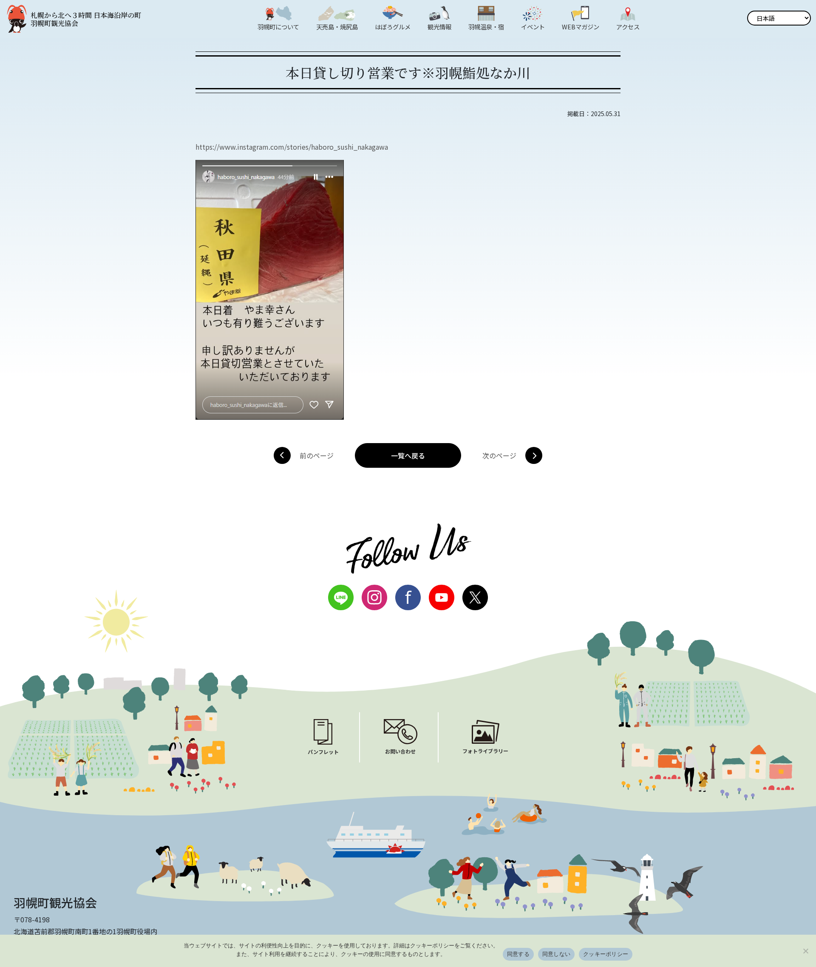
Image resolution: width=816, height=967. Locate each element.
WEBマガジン (580, 26)
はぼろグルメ (393, 26)
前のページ (317, 455)
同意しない (556, 953)
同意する (518, 953)
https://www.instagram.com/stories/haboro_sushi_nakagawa (292, 147)
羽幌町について (278, 26)
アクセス (628, 26)
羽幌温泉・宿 (486, 26)
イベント (533, 26)
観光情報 (439, 26)
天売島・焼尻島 (337, 26)
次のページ (499, 455)
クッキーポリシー (605, 953)
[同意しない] (805, 951)
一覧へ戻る (408, 455)
